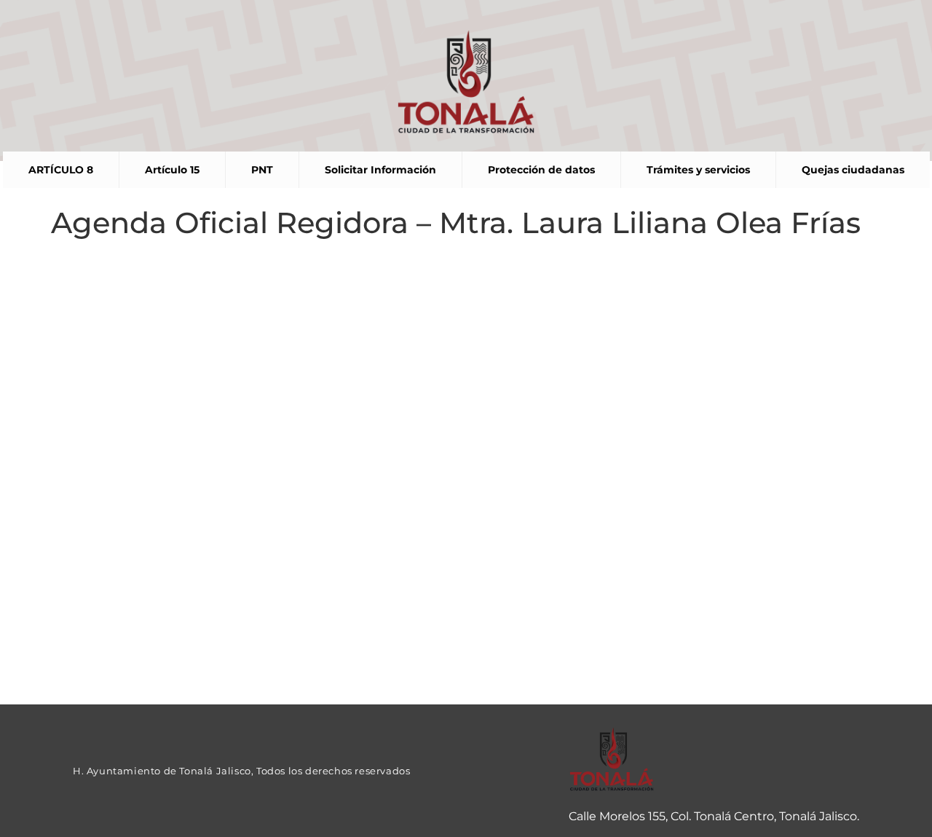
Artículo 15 (172, 169)
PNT (262, 169)
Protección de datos (541, 169)
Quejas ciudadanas (853, 169)
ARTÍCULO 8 (60, 169)
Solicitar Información (380, 169)
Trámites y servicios (698, 169)
